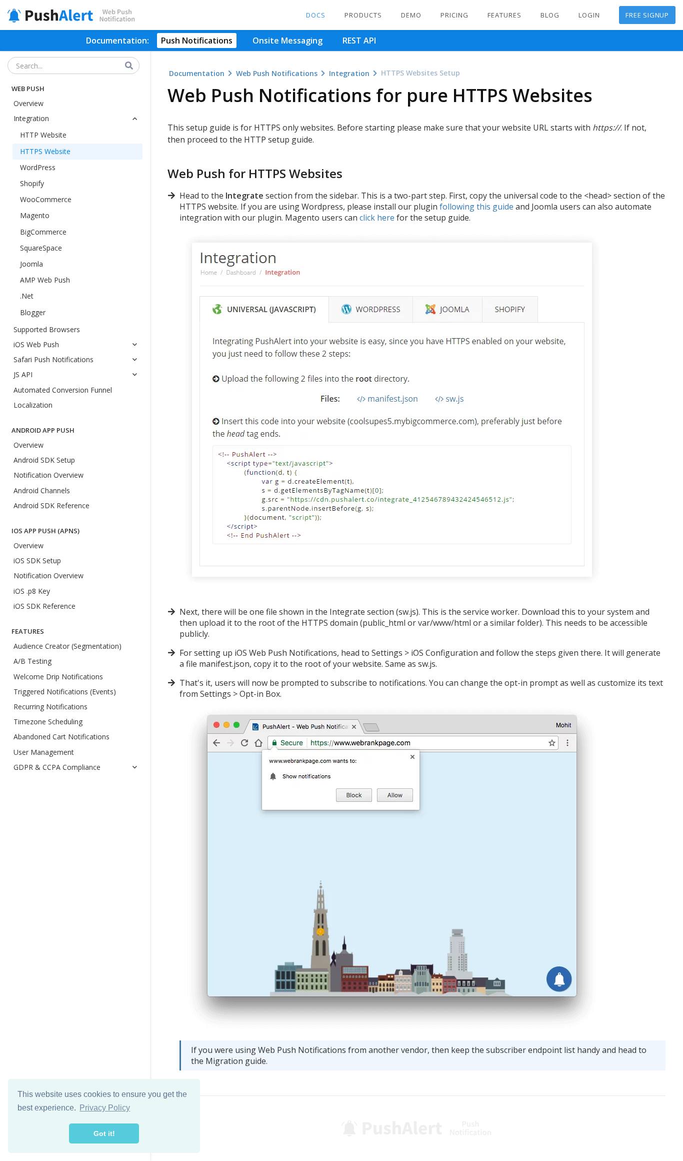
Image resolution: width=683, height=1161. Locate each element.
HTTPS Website (45, 151)
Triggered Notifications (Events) (65, 691)
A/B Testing (33, 661)
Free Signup (647, 15)
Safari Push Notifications (54, 359)
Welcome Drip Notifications (58, 676)
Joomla (31, 264)
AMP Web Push (45, 280)
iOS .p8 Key (32, 591)
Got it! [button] (104, 1133)
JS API (23, 374)
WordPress (38, 167)
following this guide (477, 206)
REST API (359, 40)
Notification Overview (49, 475)
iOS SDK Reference (45, 606)
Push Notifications (196, 40)
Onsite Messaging (287, 40)
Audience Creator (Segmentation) (68, 646)
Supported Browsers (47, 329)
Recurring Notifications (51, 706)
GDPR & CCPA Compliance (57, 767)
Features (505, 15)
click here (377, 217)
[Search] (130, 66)
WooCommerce (46, 199)
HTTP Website (43, 135)
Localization (33, 405)
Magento (35, 215)
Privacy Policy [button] (105, 1107)
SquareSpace (41, 248)
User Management (44, 752)
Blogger (33, 312)
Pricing (454, 15)
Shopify (32, 183)
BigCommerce (43, 232)
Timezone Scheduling (48, 721)
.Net (27, 296)
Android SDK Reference (52, 505)
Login (589, 15)
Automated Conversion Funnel (63, 390)
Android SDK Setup (44, 460)
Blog (550, 15)
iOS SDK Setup (37, 560)
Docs (316, 15)
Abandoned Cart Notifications (62, 736)
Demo (411, 15)
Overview (29, 103)
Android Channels (42, 490)
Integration (31, 118)
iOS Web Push (36, 344)
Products (363, 15)
